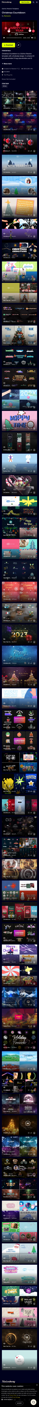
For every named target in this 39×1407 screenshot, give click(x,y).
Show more (7, 64)
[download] (34, 108)
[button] (19, 1399)
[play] (4, 38)
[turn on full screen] (28, 108)
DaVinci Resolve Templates (10, 8)
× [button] (37, 1385)
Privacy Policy (13, 1395)
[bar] (36, 2)
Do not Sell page (16, 1397)
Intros (4, 86)
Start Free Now (25, 2)
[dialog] (19, 1395)
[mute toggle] (4, 105)
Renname (7, 16)
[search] (33, 2)
